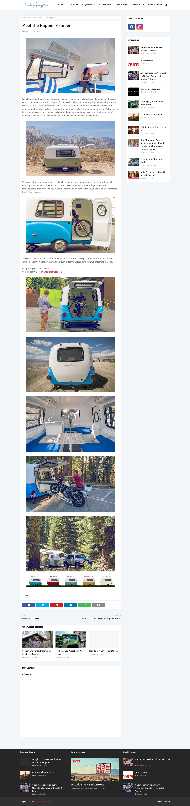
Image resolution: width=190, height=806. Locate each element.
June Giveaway (147, 60)
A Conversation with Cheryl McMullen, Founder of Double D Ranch (153, 76)
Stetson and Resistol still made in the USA (152, 49)
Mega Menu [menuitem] (87, 5)
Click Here (64, 102)
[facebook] (131, 27)
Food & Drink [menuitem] (121, 5)
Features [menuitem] (71, 5)
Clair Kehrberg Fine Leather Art (153, 129)
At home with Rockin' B (151, 114)
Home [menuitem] (60, 5)
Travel (30, 18)
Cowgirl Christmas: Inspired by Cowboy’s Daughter (36, 652)
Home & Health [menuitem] (155, 5)
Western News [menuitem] (105, 5)
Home (24, 18)
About (167, 801)
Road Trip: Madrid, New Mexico (103, 651)
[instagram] (139, 27)
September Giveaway (150, 89)
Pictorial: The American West (87, 784)
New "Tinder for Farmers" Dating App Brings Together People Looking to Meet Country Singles (153, 145)
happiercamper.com (53, 272)
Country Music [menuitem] (137, 5)
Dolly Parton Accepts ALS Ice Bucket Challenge (153, 174)
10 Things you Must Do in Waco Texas (70, 652)
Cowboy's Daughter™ (44, 801)
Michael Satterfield (81, 788)
